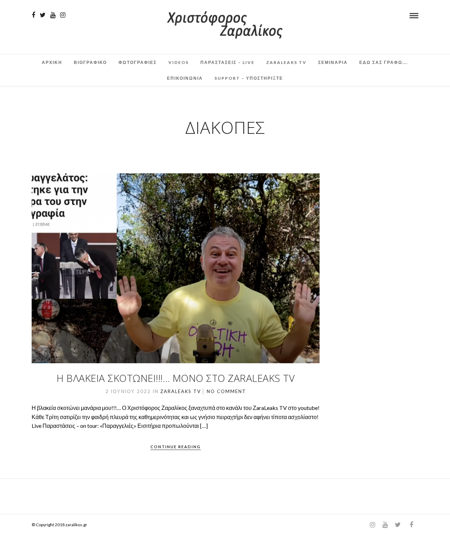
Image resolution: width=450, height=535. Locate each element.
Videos (178, 62)
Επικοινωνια (185, 78)
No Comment (226, 391)
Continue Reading (175, 446)
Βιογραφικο (90, 62)
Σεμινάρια (333, 62)
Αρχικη (52, 62)
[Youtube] (53, 15)
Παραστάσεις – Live (227, 62)
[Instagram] (62, 15)
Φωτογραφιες (137, 62)
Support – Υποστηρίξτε (248, 78)
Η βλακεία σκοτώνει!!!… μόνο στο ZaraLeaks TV (176, 378)
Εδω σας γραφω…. (383, 62)
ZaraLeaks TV (286, 62)
